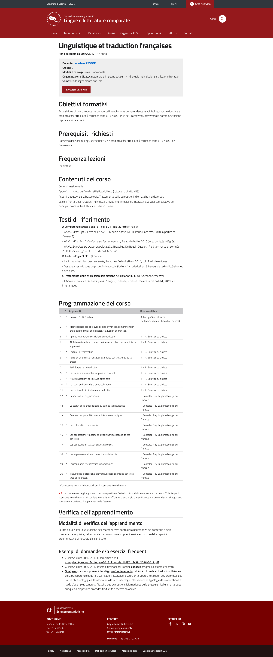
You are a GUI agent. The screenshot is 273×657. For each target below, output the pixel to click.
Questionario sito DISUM (155, 651)
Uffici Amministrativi (118, 632)
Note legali (65, 651)
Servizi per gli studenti (119, 628)
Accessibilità (83, 651)
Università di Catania (56, 3)
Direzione (112, 638)
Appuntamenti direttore (120, 624)
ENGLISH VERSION (76, 89)
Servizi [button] (173, 4)
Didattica (93, 33)
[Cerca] (222, 19)
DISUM (72, 3)
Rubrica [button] (155, 4)
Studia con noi (71, 33)
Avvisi (111, 33)
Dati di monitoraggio (105, 651)
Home (53, 33)
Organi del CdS (129, 33)
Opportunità (153, 33)
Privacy (50, 651)
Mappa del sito (129, 651)
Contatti (188, 33)
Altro (172, 33)
